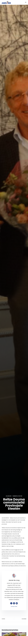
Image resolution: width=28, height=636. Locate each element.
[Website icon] (14, 603)
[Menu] (25, 2)
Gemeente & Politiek (17, 496)
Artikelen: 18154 (14, 606)
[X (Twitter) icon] (17, 603)
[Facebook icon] (11, 603)
